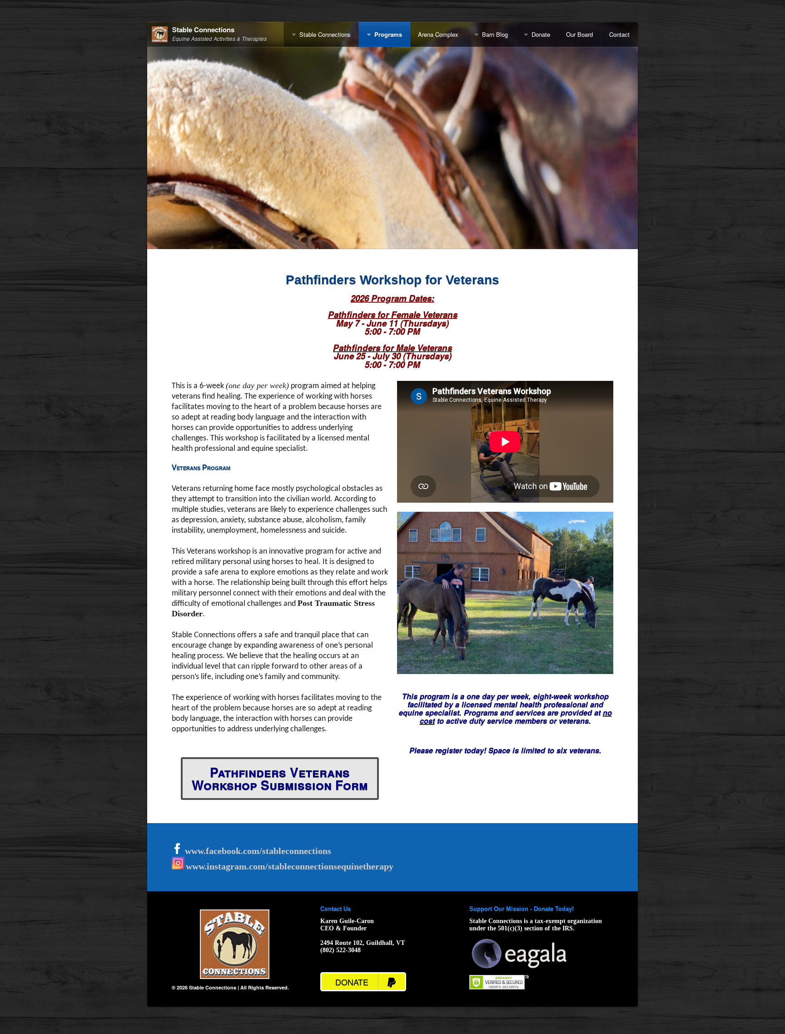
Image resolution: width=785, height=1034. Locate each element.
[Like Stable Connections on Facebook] (177, 851)
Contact (619, 34)
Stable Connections (203, 30)
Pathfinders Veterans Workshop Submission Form (280, 778)
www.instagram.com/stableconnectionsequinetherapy (289, 866)
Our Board (579, 34)
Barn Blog (495, 34)
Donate (541, 34)
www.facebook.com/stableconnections (257, 851)
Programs (388, 34)
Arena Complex (438, 34)
